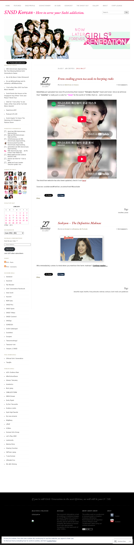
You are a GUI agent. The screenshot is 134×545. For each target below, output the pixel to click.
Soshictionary (45, 6)
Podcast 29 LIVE (11, 114)
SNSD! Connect (11, 317)
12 (6, 218)
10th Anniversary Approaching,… (16, 132)
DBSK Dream (10, 396)
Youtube (117, 522)
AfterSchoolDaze (12, 376)
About (105, 6)
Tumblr (117, 516)
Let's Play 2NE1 (11, 436)
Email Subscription (14, 238)
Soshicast (69, 6)
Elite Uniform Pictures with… (17, 156)
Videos (76, 85)
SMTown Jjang (11, 452)
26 (6, 223)
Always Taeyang (11, 380)
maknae (101, 292)
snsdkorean (100, 514)
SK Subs (58, 6)
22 (17, 220)
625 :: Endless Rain (12, 372)
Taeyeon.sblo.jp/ (11, 341)
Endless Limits (11, 408)
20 (10, 220)
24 (23, 220)
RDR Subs (9, 301)
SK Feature (84, 229)
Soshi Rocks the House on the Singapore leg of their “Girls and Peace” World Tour (15, 96)
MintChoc (68, 85)
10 (23, 215)
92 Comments (122, 229)
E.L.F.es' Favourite (12, 404)
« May (6, 225)
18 (26, 218)
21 (13, 220)
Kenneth (68, 229)
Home (7, 6)
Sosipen (9, 337)
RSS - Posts (9, 262)
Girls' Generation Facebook (15, 289)
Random (76, 229)
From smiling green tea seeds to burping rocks (86, 79)
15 (16, 218)
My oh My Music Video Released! (17, 77)
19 (6, 220)
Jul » (11, 225)
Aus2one (9, 281)
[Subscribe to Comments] (5, 267)
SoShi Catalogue (12, 329)
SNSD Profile (30, 6)
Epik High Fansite (12, 412)
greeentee (11, 147)
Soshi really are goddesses (119, 292)
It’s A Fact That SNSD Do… (18, 152)
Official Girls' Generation (14, 358)
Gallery (96, 6)
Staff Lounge (117, 6)
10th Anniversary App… (15, 151)
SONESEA (9, 325)
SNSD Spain (10, 309)
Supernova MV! (11, 110)
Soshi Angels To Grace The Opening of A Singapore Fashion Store (14, 120)
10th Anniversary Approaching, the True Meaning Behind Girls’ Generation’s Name (15, 71)
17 (23, 218)
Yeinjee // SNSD (11, 349)
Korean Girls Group (12, 432)
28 (13, 223)
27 (9, 223)
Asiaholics (9, 384)
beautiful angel (78, 292)
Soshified (9, 333)
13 (9, 218)
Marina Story (10, 444)
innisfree (121, 213)
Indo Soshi (9, 293)
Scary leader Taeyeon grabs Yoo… (15, 163)
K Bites (8, 428)
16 (20, 218)
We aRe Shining (11, 464)
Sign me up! (9, 249)
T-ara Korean (10, 456)
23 (20, 220)
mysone (9, 297)
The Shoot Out (83, 6)
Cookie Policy (51, 541)
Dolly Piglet (10, 400)
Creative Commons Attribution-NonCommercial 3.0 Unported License (92, 519)
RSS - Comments (11, 267)
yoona (126, 213)
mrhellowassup (13, 139)
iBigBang (9, 420)
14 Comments (122, 85)
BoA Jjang (9, 388)
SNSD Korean (18, 12)
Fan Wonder (10, 285)
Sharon (10, 159)
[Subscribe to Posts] (5, 262)
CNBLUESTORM (11, 392)
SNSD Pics (9, 305)
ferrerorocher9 (13, 143)
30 (20, 223)
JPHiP (8, 424)
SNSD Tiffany (10, 313)
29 (17, 223)
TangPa (8, 362)
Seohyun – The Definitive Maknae (79, 223)
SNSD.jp (9, 321)
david (10, 131)
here (84, 181)
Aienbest (9, 277)
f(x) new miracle (11, 416)
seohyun (107, 292)
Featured (17, 6)
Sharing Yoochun (12, 448)
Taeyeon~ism (10, 345)
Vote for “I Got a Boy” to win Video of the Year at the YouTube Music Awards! (15, 104)
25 (27, 220)
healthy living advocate (91, 292)
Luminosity (9, 440)
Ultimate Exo (10, 460)
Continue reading (100, 266)
